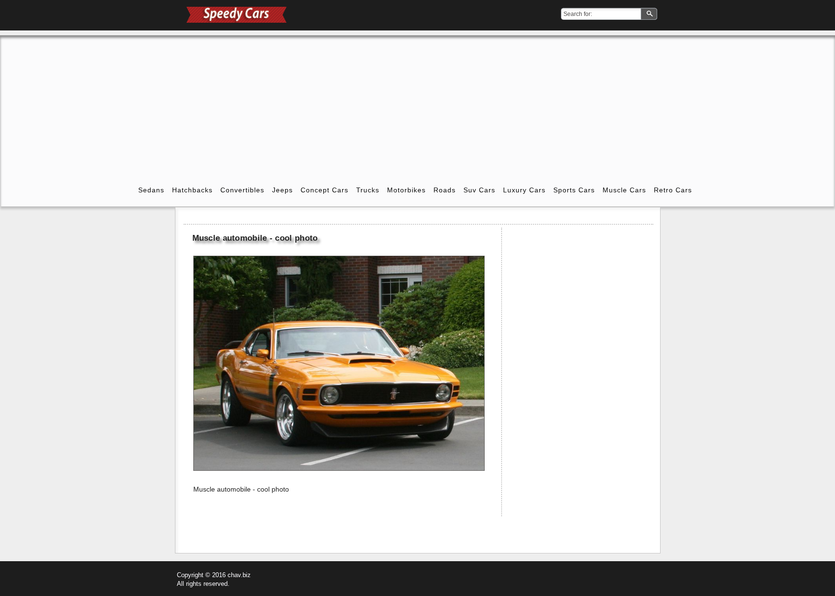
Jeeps (282, 190)
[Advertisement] (417, 103)
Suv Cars (479, 190)
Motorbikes (406, 190)
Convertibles (242, 190)
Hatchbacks (192, 190)
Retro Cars (673, 190)
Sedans (151, 190)
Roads (444, 190)
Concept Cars (324, 190)
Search (650, 14)
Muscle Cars (624, 190)
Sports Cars (574, 190)
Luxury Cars (524, 190)
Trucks (367, 190)
